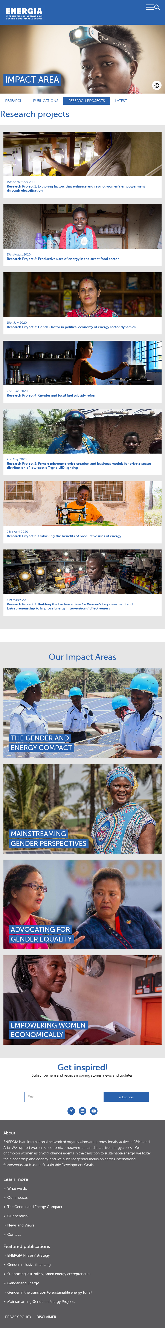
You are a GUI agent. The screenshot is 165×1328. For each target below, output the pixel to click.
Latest (121, 101)
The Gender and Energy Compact (41, 743)
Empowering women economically (48, 1030)
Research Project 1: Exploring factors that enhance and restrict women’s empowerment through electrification (76, 188)
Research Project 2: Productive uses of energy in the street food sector (63, 259)
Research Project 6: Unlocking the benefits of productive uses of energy (64, 536)
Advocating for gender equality (41, 934)
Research (14, 101)
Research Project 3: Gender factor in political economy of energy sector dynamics (71, 327)
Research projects (87, 101)
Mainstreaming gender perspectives (48, 838)
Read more (82, 685)
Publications (45, 101)
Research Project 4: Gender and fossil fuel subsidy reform (52, 395)
